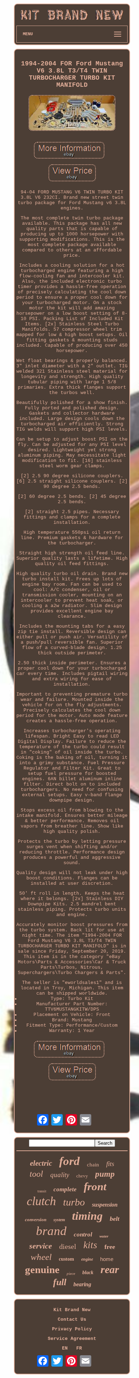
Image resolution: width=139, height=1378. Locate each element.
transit (41, 1191)
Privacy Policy (72, 1329)
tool (36, 1174)
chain (93, 1164)
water (103, 1236)
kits (90, 1245)
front (95, 1186)
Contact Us (72, 1319)
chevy (82, 1176)
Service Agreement (72, 1338)
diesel (67, 1246)
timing (87, 1215)
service (40, 1245)
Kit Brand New (72, 1310)
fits (110, 1163)
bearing (82, 1284)
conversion (35, 1219)
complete (65, 1189)
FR (79, 1348)
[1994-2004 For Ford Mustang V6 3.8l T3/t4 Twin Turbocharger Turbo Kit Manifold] (72, 113)
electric (41, 1163)
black (87, 1272)
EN (65, 1348)
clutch (41, 1201)
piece (71, 1273)
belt (114, 1218)
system (59, 1219)
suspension (105, 1205)
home (106, 1259)
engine (87, 1259)
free (109, 1246)
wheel (41, 1257)
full (59, 1282)
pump (105, 1174)
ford (69, 1161)
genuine (42, 1269)
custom (66, 1259)
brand (51, 1231)
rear (110, 1269)
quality (59, 1175)
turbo (74, 1202)
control (83, 1234)
